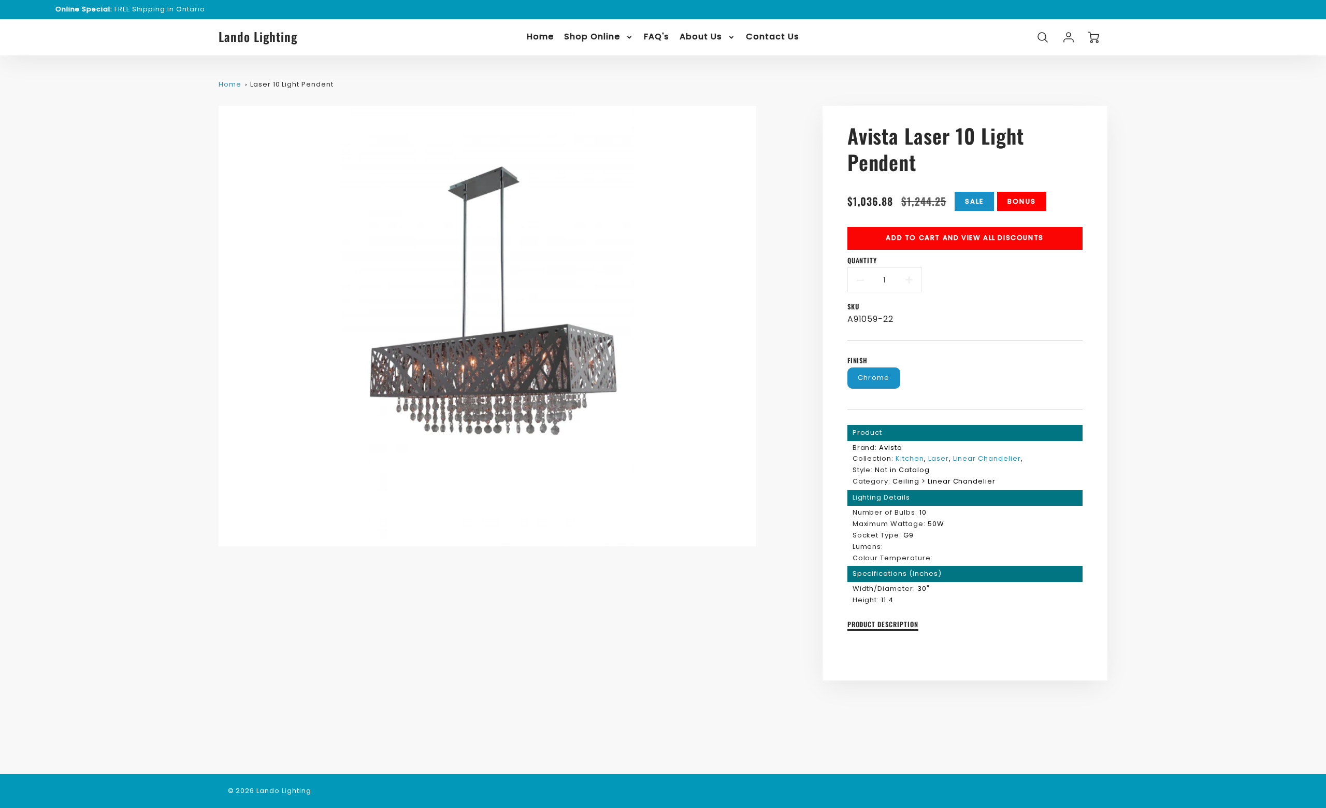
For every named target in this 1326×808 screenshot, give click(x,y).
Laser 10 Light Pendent (292, 84)
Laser (938, 458)
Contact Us (772, 37)
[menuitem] (540, 37)
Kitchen (910, 458)
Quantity (862, 261)
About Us (701, 37)
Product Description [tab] (882, 624)
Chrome (874, 377)
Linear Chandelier (987, 458)
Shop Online (592, 37)
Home (540, 37)
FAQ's (657, 37)
